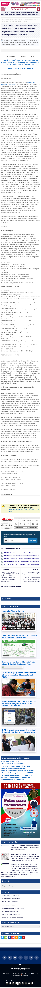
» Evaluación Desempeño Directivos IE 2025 (16, 775)
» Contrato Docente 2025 (10, 761)
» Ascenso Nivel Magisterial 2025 (12, 764)
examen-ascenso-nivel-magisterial (13, 908)
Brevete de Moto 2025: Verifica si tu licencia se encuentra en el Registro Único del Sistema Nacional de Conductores (18, 703)
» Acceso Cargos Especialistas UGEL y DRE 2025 (17, 771)
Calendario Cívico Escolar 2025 (13, 611)
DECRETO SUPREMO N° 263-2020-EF (20, 68)
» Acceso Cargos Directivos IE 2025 (13, 768)
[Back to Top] (20, 964)
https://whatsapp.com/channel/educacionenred (24, 510)
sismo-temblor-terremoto (10, 895)
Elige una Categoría (9, 886)
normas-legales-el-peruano (18, 21)
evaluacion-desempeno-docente (12, 918)
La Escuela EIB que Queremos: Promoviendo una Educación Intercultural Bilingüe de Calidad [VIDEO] (19, 675)
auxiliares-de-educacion (30, 19)
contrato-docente (8, 905)
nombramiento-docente (10, 902)
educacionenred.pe (19, 9)
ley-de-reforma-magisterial (11, 914)
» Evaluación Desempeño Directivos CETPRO (17, 773)
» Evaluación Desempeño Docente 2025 (15, 777)
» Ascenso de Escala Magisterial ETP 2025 (16, 766)
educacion (5, 21)
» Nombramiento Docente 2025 (12, 780)
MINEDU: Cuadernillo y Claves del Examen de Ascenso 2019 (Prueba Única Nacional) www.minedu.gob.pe (25, 848)
